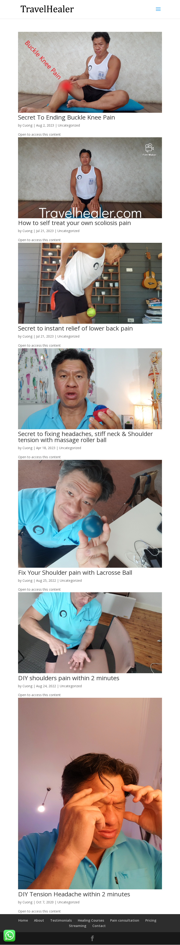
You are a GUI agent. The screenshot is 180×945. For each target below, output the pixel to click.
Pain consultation (124, 920)
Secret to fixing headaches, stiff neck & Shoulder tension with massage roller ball (85, 436)
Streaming (77, 925)
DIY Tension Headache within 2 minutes (74, 894)
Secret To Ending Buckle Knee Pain (66, 117)
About (39, 920)
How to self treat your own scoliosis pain (74, 222)
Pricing (150, 920)
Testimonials (61, 920)
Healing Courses (91, 920)
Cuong (27, 125)
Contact (99, 925)
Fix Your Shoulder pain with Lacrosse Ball (75, 572)
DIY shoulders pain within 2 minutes (68, 678)
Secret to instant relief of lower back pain (75, 328)
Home (23, 920)
